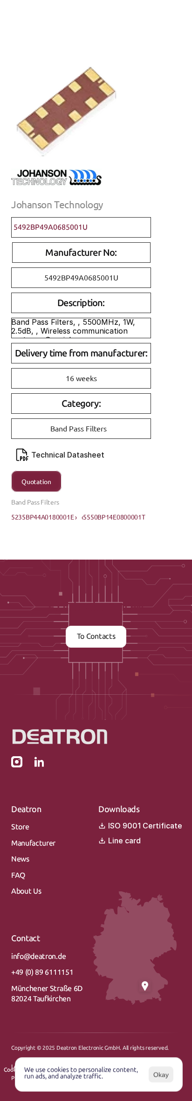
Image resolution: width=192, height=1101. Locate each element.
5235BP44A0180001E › (44, 517)
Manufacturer (33, 843)
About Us (26, 891)
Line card (124, 840)
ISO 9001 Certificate (145, 825)
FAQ (18, 875)
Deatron (26, 809)
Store (20, 826)
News (20, 859)
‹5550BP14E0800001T (113, 517)
